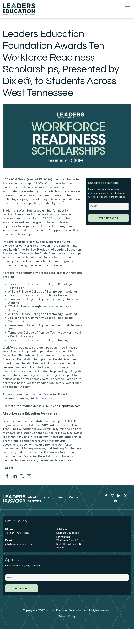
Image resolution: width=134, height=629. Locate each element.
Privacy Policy (67, 616)
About (32, 497)
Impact (46, 497)
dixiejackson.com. (69, 406)
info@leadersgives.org (18, 544)
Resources (34, 500)
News (60, 497)
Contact (74, 497)
